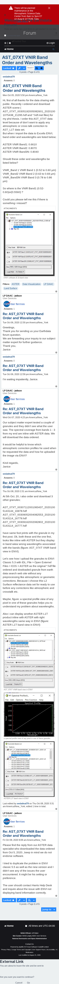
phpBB (21, 947)
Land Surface (10, 288)
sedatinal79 (9, 77)
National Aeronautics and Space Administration (29, 938)
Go (28, 983)
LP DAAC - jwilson (12, 296)
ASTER (15, 284)
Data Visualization (31, 284)
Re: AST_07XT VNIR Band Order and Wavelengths (23, 316)
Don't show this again (13, 35)
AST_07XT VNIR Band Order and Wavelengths (27, 60)
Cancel (18, 983)
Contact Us (29, 944)
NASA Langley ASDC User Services (34, 936)
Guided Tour (20, 41)
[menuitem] (50, 43)
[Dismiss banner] (49, 8)
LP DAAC (48, 284)
